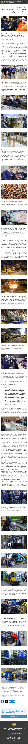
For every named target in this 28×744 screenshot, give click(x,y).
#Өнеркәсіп (3, 696)
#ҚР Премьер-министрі (13, 695)
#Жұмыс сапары (21, 695)
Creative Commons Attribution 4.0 (13, 737)
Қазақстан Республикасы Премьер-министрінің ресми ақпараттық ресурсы (14, 729)
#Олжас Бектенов (4, 695)
